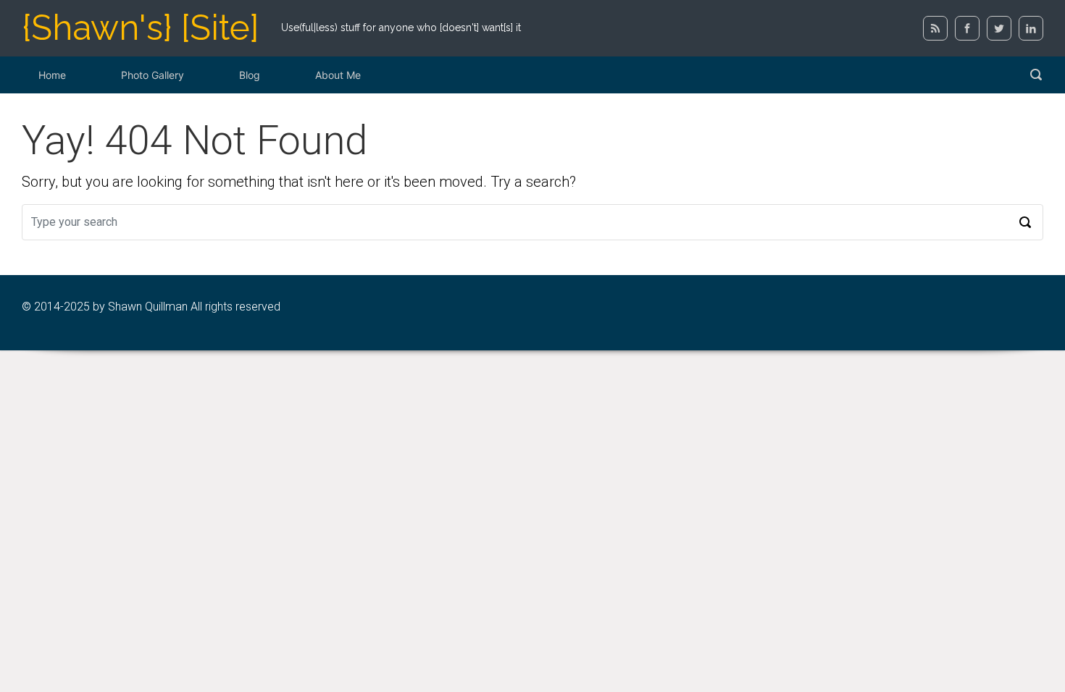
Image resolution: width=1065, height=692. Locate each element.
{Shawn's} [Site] (140, 27)
